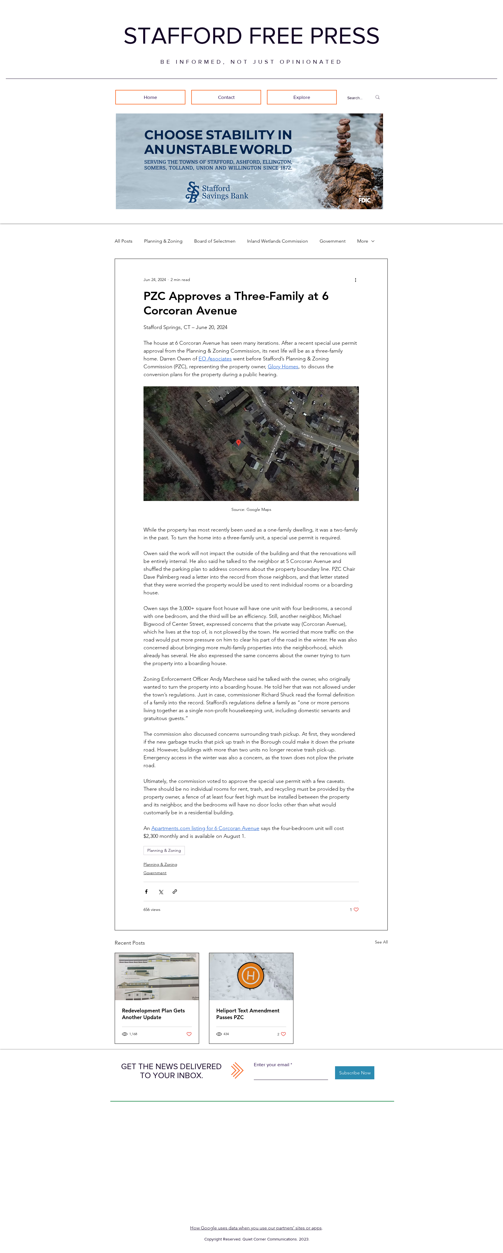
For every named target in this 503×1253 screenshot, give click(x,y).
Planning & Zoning (163, 241)
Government (333, 241)
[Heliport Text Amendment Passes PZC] (251, 976)
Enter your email (271, 1064)
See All (381, 942)
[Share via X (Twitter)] (160, 891)
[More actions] (355, 279)
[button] (302, 97)
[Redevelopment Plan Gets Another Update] (157, 976)
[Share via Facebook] (146, 891)
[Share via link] (175, 891)
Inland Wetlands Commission (277, 241)
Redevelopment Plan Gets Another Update (153, 1014)
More (362, 241)
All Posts (123, 241)
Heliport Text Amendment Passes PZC (247, 1014)
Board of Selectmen (214, 241)
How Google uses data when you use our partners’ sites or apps (256, 1228)
